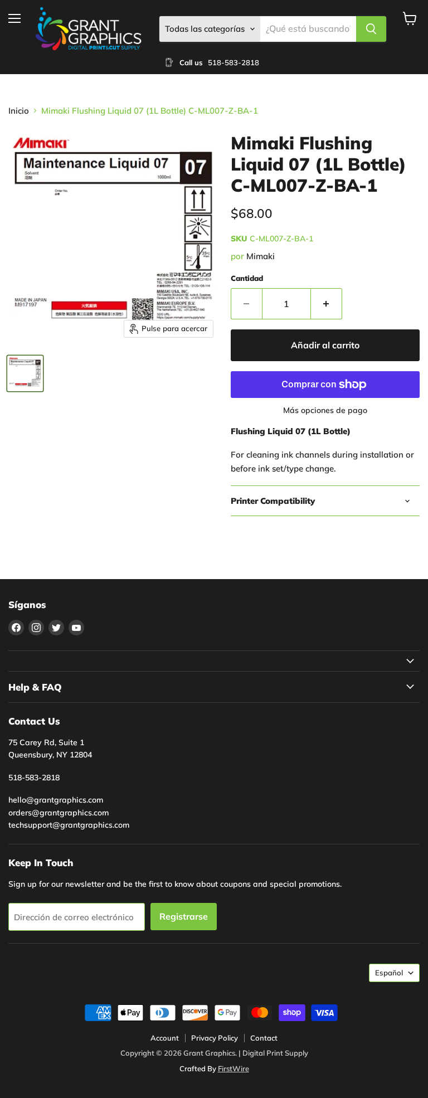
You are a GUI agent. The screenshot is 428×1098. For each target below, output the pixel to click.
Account (164, 1037)
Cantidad (247, 278)
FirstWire (233, 1068)
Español (389, 972)
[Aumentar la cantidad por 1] (326, 303)
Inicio (18, 110)
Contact (264, 1037)
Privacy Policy (214, 1037)
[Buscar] (371, 29)
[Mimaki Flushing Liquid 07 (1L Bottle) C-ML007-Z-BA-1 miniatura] (25, 373)
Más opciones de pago (325, 410)
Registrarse (183, 916)
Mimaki (260, 256)
